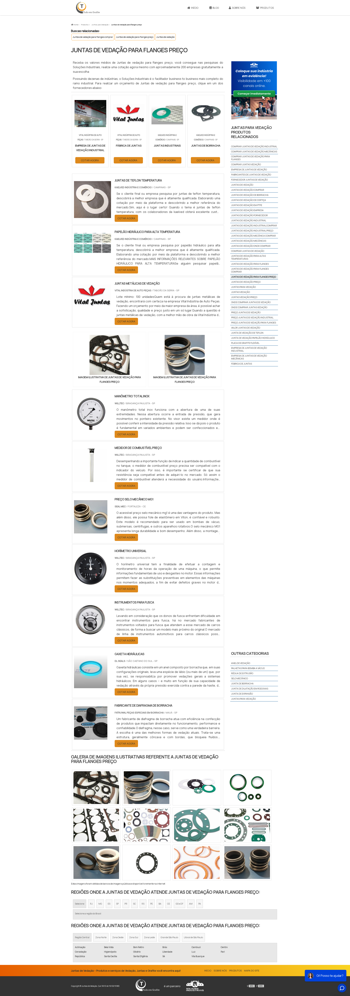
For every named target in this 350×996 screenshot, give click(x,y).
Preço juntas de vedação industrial (252, 317)
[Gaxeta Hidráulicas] (90, 686)
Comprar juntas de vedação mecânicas (254, 151)
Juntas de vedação (165, 37)
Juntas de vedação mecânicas (248, 240)
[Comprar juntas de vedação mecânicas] (197, 862)
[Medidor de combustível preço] (90, 480)
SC (134, 903)
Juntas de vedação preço (245, 281)
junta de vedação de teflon (247, 332)
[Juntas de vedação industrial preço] (247, 825)
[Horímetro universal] (90, 583)
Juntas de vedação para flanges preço (134, 37)
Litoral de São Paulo (193, 937)
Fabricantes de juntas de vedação (251, 174)
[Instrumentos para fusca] (90, 634)
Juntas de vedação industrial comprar (254, 225)
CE (168, 903)
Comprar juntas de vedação (247, 251)
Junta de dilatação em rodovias (249, 688)
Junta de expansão (242, 693)
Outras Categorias (250, 653)
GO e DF (179, 903)
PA (199, 903)
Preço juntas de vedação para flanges (253, 322)
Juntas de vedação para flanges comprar (93, 37)
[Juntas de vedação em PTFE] (96, 787)
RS (143, 903)
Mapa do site (251, 970)
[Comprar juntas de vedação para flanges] (146, 862)
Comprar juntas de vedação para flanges (250, 158)
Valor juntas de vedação (245, 327)
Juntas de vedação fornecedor (249, 215)
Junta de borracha (242, 683)
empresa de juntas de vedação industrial (249, 349)
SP (117, 903)
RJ (91, 903)
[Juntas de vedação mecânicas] (247, 787)
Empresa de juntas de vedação (249, 169)
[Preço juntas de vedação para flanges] (197, 787)
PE (151, 903)
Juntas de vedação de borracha (250, 195)
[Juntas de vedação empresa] (197, 825)
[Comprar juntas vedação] (247, 862)
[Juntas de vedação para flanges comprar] (96, 825)
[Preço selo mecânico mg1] (90, 531)
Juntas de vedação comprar (247, 189)
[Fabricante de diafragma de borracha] (90, 737)
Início (194, 7)
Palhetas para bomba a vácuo (248, 668)
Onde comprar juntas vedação (249, 307)
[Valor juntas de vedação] (146, 825)
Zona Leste (149, 937)
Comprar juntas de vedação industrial (254, 146)
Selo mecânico (239, 678)
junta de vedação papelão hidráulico (253, 337)
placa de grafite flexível (245, 343)
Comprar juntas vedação (246, 164)
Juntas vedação (240, 292)
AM (190, 903)
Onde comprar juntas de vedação (251, 302)
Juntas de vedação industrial (248, 220)
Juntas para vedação (243, 287)
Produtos (267, 7)
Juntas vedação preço (244, 297)
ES (109, 903)
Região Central (82, 937)
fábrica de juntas (241, 363)
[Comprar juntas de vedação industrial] (146, 787)
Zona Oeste (117, 937)
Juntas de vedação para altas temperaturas (248, 257)
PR (126, 903)
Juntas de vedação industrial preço (252, 230)
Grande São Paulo (169, 937)
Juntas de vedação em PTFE (246, 205)
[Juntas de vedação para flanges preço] (109, 355)
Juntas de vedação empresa (247, 210)
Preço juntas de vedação (245, 312)
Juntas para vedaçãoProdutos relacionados (251, 132)
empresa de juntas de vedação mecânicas (249, 357)
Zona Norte (100, 937)
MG (100, 903)
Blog (216, 7)
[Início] (88, 7)
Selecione (79, 903)
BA (160, 903)
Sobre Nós (238, 7)
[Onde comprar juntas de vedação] (96, 862)
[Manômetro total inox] (90, 428)
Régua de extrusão (242, 673)
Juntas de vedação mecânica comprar (253, 235)
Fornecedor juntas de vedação (249, 179)
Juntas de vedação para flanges (250, 263)
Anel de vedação (240, 663)
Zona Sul (133, 937)
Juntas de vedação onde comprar (251, 245)
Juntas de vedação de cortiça (248, 200)
